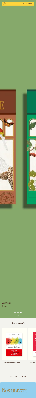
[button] (28, 4)
